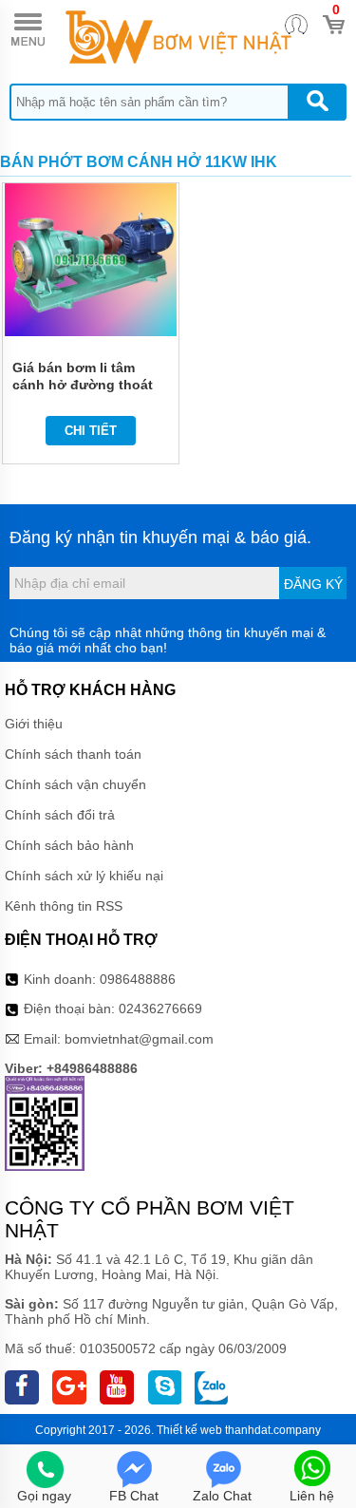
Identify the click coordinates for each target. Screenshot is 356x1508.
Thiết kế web (189, 1430)
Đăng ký (313, 584)
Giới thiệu (34, 723)
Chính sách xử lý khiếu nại (84, 875)
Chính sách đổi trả (60, 814)
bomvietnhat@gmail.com (139, 1038)
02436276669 (160, 1008)
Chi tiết (91, 431)
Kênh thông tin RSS (63, 906)
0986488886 (138, 979)
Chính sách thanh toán (73, 754)
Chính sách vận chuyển (75, 784)
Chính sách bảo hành (69, 845)
